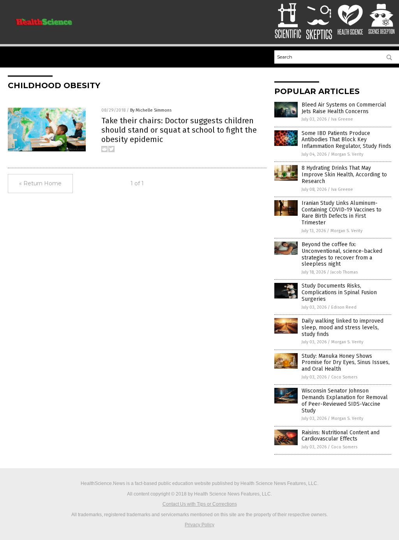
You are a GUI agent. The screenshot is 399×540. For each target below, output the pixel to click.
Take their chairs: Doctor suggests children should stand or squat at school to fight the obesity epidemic (179, 130)
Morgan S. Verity (347, 154)
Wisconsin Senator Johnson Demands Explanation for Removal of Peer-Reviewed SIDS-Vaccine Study (345, 400)
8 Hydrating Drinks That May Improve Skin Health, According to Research (344, 175)
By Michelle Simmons (150, 110)
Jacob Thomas (344, 272)
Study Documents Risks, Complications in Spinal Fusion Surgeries (339, 292)
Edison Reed (344, 307)
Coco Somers (344, 377)
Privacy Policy (199, 525)
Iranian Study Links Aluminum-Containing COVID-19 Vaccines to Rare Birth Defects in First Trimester (341, 213)
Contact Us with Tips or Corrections (199, 504)
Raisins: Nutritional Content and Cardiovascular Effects (341, 435)
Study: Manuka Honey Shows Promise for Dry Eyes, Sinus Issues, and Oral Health (346, 363)
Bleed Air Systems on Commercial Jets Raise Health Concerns (344, 108)
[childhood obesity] (43, 28)
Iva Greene (342, 119)
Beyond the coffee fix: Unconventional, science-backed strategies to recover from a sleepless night (342, 254)
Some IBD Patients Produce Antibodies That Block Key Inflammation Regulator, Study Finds (346, 140)
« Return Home (40, 183)
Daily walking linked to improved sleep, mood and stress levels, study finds (342, 328)
